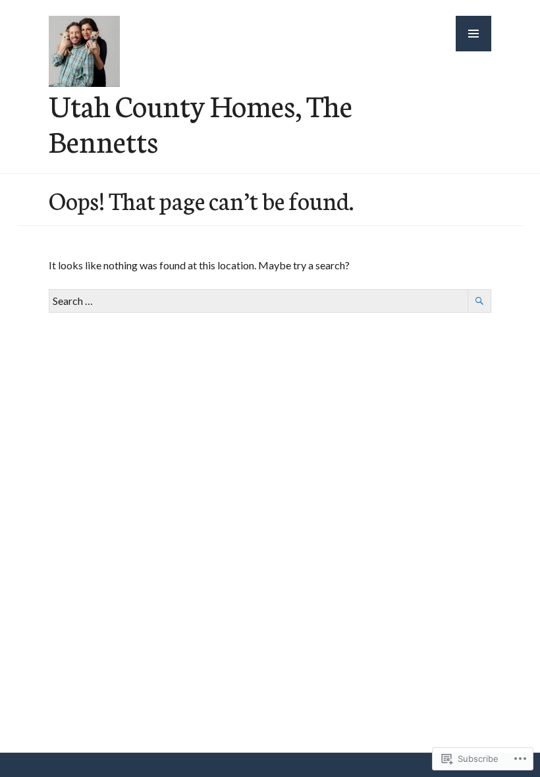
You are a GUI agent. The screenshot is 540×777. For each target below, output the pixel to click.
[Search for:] (270, 300)
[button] (473, 33)
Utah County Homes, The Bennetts (200, 122)
